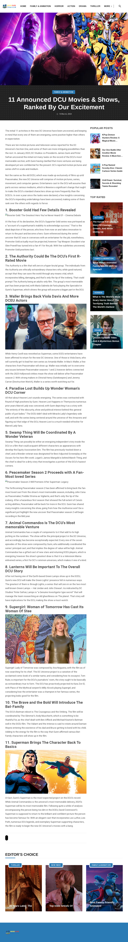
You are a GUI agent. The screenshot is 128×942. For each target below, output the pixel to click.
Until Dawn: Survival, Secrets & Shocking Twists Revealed (112, 183)
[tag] (6, 837)
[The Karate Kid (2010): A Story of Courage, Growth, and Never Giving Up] (106, 219)
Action (71, 6)
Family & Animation (40, 6)
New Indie (56, 865)
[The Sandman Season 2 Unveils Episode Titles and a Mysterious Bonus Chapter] (106, 332)
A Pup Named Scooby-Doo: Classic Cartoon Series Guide (112, 168)
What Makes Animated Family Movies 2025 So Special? (105, 266)
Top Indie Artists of (61, 905)
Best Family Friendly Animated (102, 904)
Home (23, 6)
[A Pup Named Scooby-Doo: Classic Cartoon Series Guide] (95, 169)
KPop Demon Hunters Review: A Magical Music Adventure (111, 138)
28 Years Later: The (20, 905)
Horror (59, 6)
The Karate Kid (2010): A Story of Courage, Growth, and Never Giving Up (105, 227)
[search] (120, 6)
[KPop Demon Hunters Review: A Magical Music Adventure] (95, 138)
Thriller (95, 6)
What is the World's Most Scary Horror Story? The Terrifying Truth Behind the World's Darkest (106, 302)
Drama (82, 6)
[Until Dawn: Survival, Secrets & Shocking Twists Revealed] (95, 184)
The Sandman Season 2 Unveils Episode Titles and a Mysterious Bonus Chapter (106, 339)
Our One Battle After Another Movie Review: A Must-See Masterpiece (111, 153)
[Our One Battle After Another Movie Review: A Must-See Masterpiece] (95, 153)
